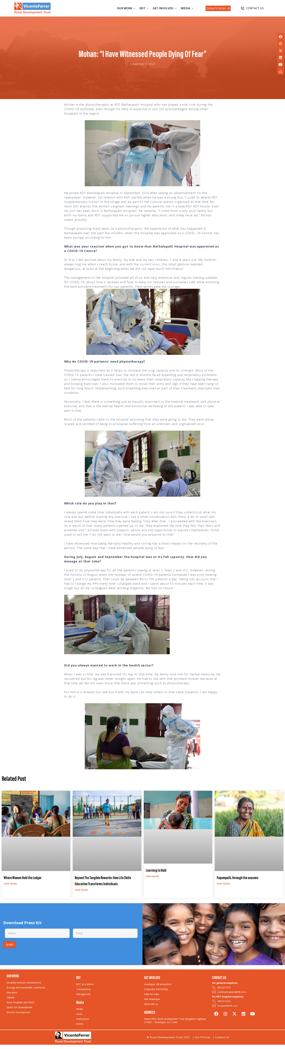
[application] (117, 624)
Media (79, 1009)
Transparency (83, 989)
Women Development (18, 1012)
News (79, 1013)
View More (10, 883)
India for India (151, 994)
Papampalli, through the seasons (237, 878)
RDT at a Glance (85, 984)
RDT (142, 8)
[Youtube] (280, 64)
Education (12, 992)
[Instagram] (280, 43)
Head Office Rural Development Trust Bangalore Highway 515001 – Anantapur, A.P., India (175, 1020)
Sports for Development (19, 1007)
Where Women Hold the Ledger (23, 878)
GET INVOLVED (163, 8)
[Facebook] (280, 36)
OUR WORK (124, 8)
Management (83, 994)
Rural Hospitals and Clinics (20, 1002)
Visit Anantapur (152, 999)
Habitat (10, 997)
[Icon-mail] (280, 71)
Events (79, 1023)
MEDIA (185, 8)
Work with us (151, 1004)
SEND (9, 944)
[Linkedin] (280, 57)
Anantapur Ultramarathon (158, 984)
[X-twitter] (280, 50)
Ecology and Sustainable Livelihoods (26, 987)
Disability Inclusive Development (24, 982)
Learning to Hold (156, 871)
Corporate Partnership (156, 989)
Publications (82, 1018)
